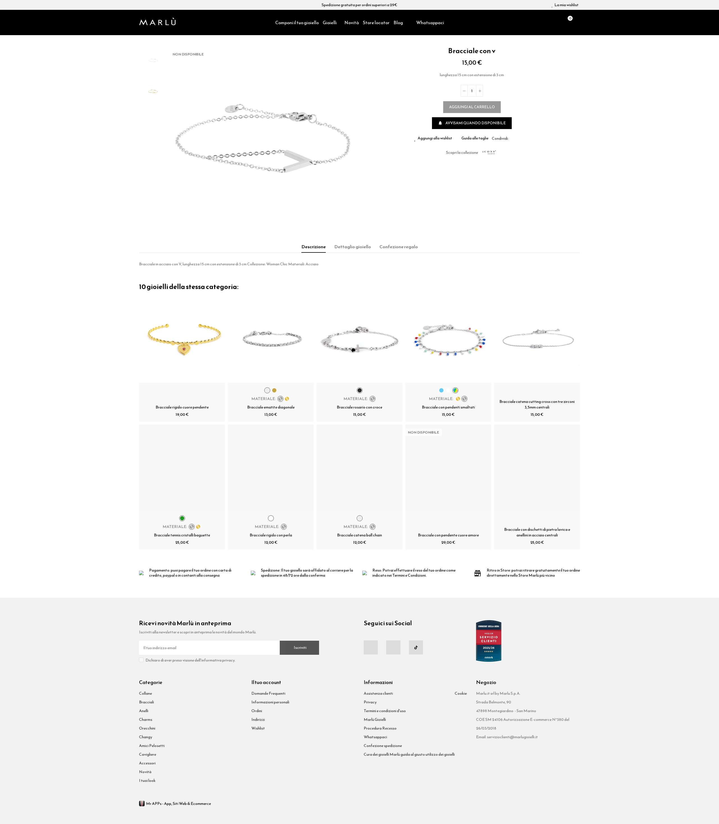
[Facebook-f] (371, 647)
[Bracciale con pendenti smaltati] (448, 340)
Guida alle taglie (474, 138)
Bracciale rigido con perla (271, 535)
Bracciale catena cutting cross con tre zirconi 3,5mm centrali (537, 404)
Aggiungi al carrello (472, 107)
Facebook (512, 138)
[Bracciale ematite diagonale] (271, 340)
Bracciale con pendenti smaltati (448, 407)
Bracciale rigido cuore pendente (182, 407)
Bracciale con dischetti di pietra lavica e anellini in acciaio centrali (537, 532)
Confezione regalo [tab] (398, 246)
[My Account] (577, 22)
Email (519, 138)
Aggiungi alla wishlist (435, 138)
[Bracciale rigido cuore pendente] (182, 340)
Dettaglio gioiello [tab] (352, 246)
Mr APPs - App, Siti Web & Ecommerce (178, 804)
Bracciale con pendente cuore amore (448, 535)
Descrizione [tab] (313, 246)
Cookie (461, 693)
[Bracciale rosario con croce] (359, 340)
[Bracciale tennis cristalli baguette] (182, 468)
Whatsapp (526, 138)
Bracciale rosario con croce (359, 407)
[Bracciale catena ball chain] (359, 468)
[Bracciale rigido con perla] (271, 468)
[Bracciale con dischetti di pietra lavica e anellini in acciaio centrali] (537, 468)
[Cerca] (557, 22)
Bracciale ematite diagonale (271, 407)
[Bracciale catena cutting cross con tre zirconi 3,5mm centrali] (537, 340)
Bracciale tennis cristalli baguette (182, 535)
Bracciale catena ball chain (359, 535)
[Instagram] (393, 647)
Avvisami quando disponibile (472, 123)
